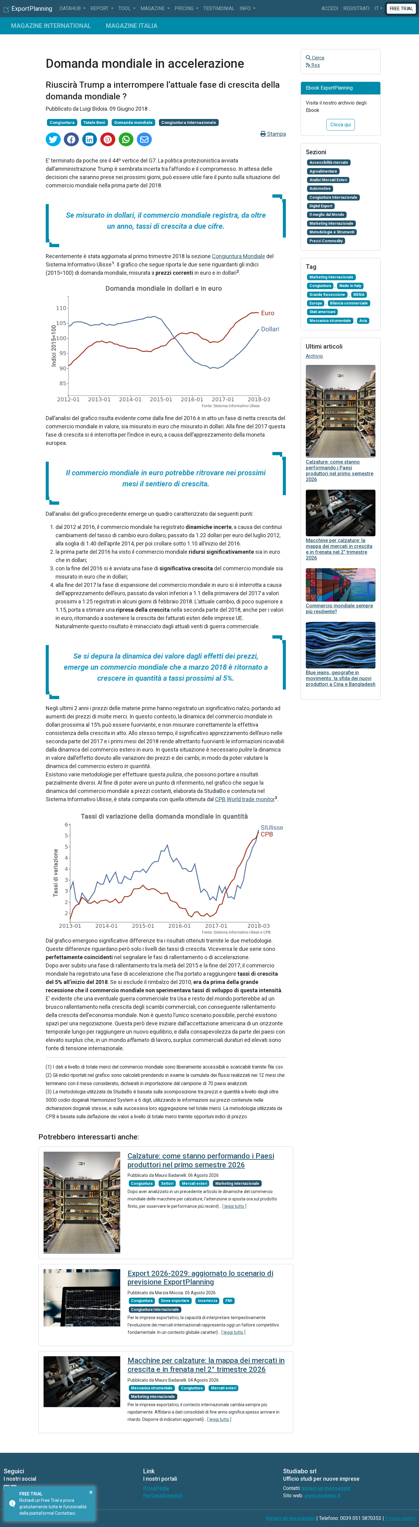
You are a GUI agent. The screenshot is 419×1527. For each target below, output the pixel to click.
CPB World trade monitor (245, 799)
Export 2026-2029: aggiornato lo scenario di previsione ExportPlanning (200, 1278)
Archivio (314, 356)
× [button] (91, 1492)
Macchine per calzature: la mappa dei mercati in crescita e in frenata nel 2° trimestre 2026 (206, 1365)
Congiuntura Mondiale (238, 256)
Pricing (185, 8)
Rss (315, 65)
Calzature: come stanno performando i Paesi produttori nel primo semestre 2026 (201, 1160)
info (246, 8)
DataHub (71, 8)
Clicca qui (340, 125)
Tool (125, 8)
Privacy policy (400, 1518)
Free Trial (401, 8)
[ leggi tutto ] (234, 1206)
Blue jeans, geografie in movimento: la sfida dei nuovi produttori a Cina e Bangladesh (340, 678)
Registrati (356, 8)
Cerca (317, 58)
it (377, 8)
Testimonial (219, 8)
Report (100, 8)
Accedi (329, 8)
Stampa (276, 134)
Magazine (153, 8)
